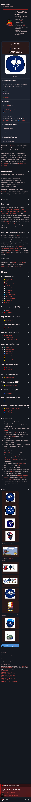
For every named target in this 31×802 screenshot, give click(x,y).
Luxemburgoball (17, 211)
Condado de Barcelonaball (8, 674)
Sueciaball (18, 266)
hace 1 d (3, 678)
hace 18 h (4, 675)
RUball (10, 211)
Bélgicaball (8, 280)
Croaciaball (8, 370)
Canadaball (13, 209)
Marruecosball (8, 459)
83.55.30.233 (11, 675)
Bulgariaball (8, 347)
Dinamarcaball (9, 284)
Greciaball (8, 310)
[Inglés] (10, 48)
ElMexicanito (10, 672)
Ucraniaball (4, 163)
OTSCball (22, 120)
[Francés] (10, 52)
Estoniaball (8, 354)
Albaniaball (8, 368)
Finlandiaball (5, 266)
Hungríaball (8, 335)
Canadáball (9, 282)
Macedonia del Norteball (12, 385)
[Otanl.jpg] (15, 64)
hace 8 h (3, 672)
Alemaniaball (7, 252)
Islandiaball (8, 290)
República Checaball (11, 340)
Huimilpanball (5, 670)
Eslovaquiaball (9, 349)
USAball (12, 436)
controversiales (18, 21)
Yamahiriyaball (14, 248)
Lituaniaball (8, 358)
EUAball (6, 105)
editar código (28, 171)
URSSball (6, 222)
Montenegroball (9, 377)
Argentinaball (7, 449)
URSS (17, 157)
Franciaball (4, 211)
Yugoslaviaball (5, 248)
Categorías (4, 652)
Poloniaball (9, 337)
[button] (16, 646)
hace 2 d (3, 681)
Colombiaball (7, 453)
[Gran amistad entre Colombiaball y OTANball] (10, 606)
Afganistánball (20, 246)
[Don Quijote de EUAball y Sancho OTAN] (10, 551)
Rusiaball (4, 192)
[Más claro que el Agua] (10, 536)
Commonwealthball (9, 112)
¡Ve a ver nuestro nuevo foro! (10, 795)
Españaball (8, 328)
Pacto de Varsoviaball (9, 224)
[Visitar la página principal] (2, 799)
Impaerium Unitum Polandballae (14, 791)
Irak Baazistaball (14, 250)
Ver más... (4, 683)
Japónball (15, 459)
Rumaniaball (9, 360)
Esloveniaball (9, 351)
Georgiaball (8, 411)
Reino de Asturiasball (7, 677)
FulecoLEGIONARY (12, 681)
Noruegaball (13, 213)
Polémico (5, 655)
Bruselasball (7, 97)
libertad (25, 25)
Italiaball (25, 211)
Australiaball (15, 457)
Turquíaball (8, 312)
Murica (6, 430)
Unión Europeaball (9, 110)
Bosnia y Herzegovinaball (12, 408)
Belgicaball (20, 209)
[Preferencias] (25, 799)
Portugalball (5, 213)
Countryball (13, 146)
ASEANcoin (24, 477)
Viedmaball (4, 680)
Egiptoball (22, 457)
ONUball (6, 477)
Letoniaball (8, 356)
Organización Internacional (16, 655)
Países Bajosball (10, 298)
